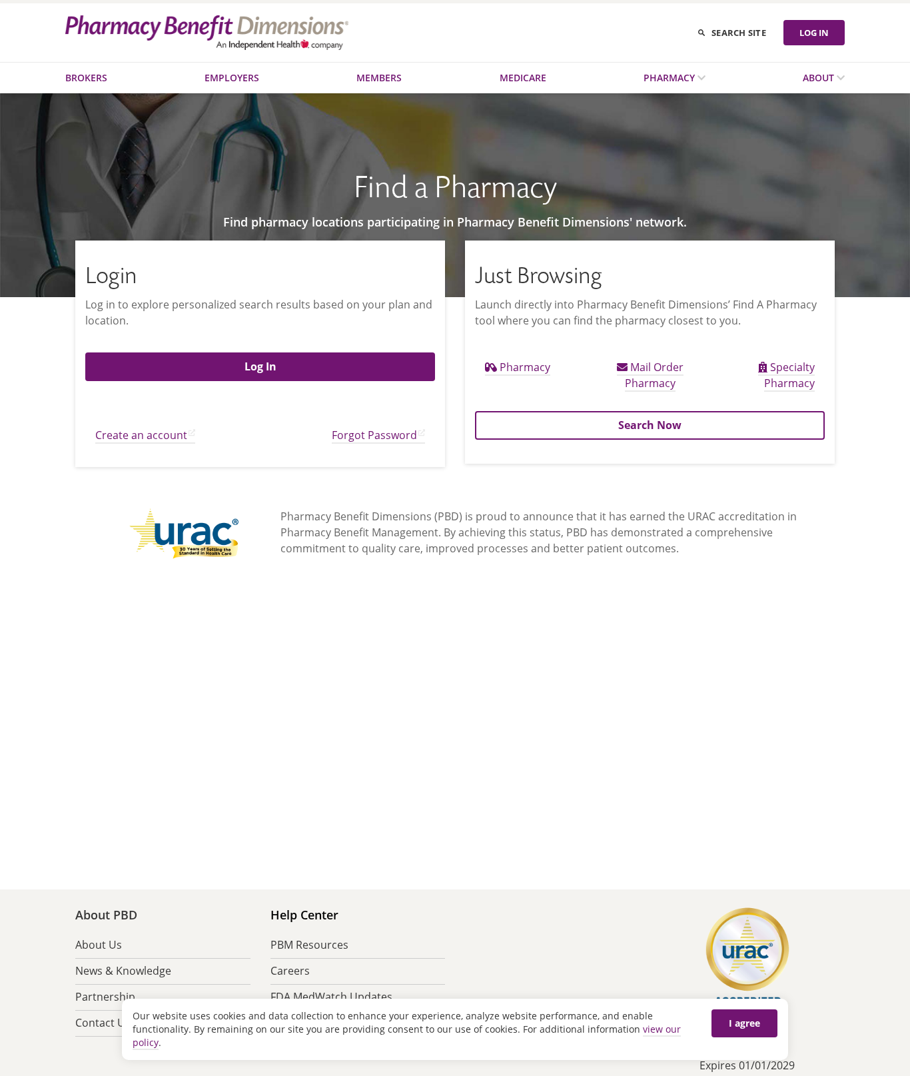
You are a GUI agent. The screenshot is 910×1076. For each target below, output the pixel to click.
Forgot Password (374, 435)
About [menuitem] (820, 77)
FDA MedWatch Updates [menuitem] (331, 996)
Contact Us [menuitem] (103, 1022)
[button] (260, 366)
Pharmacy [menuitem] (670, 77)
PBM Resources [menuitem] (309, 944)
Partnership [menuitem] (105, 996)
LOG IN (814, 33)
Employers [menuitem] (232, 77)
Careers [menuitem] (290, 970)
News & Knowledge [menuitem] (123, 970)
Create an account (141, 435)
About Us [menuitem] (98, 944)
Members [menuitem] (379, 77)
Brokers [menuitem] (86, 77)
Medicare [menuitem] (523, 77)
